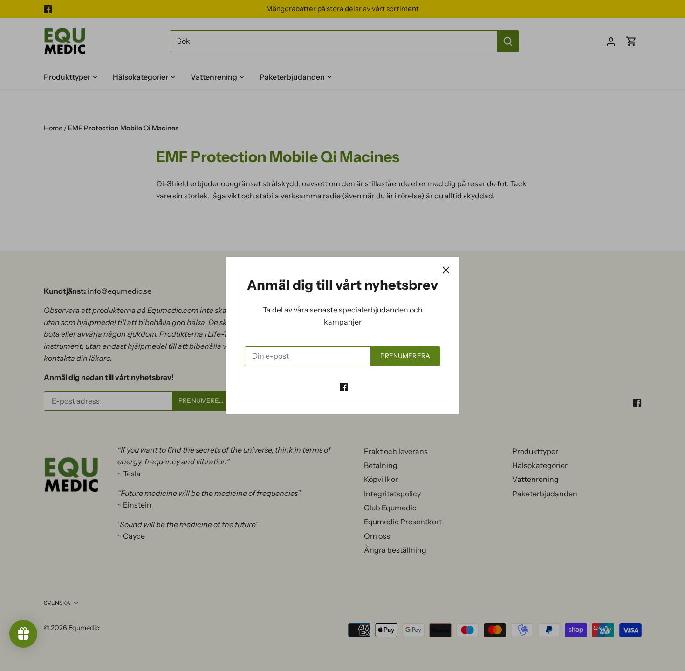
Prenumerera (405, 355)
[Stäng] (446, 270)
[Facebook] (344, 386)
